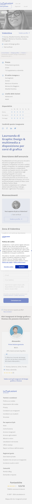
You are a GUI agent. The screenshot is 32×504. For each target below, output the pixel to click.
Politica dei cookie (7, 262)
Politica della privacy (19, 262)
